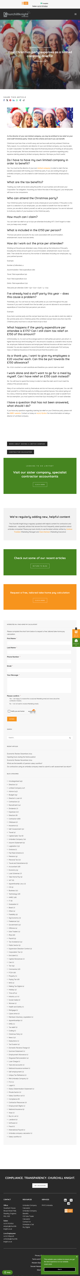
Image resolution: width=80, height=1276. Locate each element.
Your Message (13, 675)
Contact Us (76, 644)
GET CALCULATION (40, 1185)
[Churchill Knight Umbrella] (17, 14)
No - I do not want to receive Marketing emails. (24, 704)
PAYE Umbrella (47, 1205)
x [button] (76, 1256)
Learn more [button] (48, 1264)
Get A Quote (76, 635)
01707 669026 (9, 1236)
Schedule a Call (28, 1224)
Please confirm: (14, 696)
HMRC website (15, 413)
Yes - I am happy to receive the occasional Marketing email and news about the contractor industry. (34, 700)
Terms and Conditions (40, 1259)
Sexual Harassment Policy (40, 1266)
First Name (12, 638)
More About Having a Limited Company (27, 444)
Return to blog (40, 566)
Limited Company (37, 47)
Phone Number (13, 657)
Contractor (47, 47)
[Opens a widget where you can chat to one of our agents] (7, 1272)
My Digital (26, 1227)
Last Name (12, 648)
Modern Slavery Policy (40, 1263)
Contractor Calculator (20, 452)
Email (10, 666)
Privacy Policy (40, 1255)
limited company (44, 168)
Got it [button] (60, 1269)
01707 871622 (42, 6)
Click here (40, 484)
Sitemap (40, 1270)
